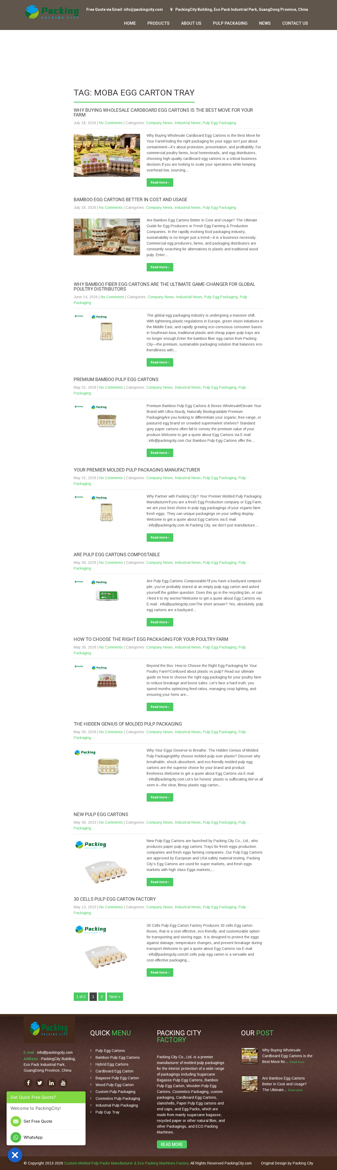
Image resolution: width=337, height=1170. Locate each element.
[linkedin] (51, 1083)
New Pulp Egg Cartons (101, 814)
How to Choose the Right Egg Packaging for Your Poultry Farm (151, 639)
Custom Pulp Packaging (115, 1092)
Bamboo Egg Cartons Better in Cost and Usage (130, 199)
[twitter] (39, 1083)
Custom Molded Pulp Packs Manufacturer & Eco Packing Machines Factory (126, 1163)
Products (158, 23)
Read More (172, 1144)
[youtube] (63, 1083)
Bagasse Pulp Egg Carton (117, 1078)
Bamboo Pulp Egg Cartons (118, 1057)
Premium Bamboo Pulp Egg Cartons (116, 379)
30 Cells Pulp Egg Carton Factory (115, 899)
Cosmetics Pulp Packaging (118, 1098)
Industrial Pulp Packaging (117, 1105)
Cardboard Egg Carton (114, 1071)
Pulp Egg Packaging (219, 123)
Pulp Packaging (230, 23)
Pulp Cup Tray (108, 1112)
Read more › (160, 182)
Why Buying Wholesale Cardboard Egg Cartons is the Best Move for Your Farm (163, 112)
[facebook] (28, 1083)
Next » (115, 997)
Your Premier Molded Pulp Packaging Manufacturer (137, 470)
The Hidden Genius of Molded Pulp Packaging (128, 724)
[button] (15, 1155)
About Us (191, 23)
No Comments (111, 123)
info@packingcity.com (55, 1052)
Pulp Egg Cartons (110, 1051)
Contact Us (295, 23)
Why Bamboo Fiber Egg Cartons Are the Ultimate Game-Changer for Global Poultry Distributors (164, 286)
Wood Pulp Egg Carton (115, 1085)
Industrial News (188, 123)
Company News (159, 123)
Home (130, 23)
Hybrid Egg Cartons (112, 1064)
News (265, 23)
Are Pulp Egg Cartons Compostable (117, 554)
